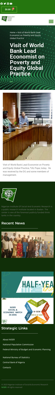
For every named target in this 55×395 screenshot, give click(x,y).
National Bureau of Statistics (16, 357)
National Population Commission (18, 344)
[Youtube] (11, 3)
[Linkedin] (7, 3)
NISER (3, 387)
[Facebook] (1, 3)
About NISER (9, 339)
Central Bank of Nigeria (14, 362)
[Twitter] (4, 3)
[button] (6, 126)
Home (12, 32)
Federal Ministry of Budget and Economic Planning (27, 349)
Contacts (7, 367)
